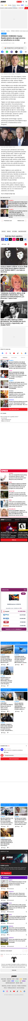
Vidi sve (14, 540)
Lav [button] (14, 954)
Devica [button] (17, 954)
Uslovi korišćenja (20, 987)
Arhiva (5, 987)
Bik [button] (4, 954)
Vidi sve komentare (14, 758)
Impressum (14, 985)
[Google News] (25, 239)
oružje (3, 231)
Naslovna (3, 31)
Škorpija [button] (24, 954)
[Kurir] (3, 2)
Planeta (8, 31)
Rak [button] (11, 954)
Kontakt (9, 985)
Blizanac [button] (8, 954)
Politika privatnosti (12, 987)
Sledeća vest (21, 220)
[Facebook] (6, 239)
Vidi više (14, 970)
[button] (25, 43)
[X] (10, 239)
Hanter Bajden (22, 231)
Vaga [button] (20, 954)
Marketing (4, 985)
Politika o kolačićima (21, 985)
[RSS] (22, 353)
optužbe (14, 231)
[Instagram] (14, 239)
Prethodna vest (8, 220)
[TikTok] (21, 239)
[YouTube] (17, 239)
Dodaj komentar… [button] (9, 755)
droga (9, 231)
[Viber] (2, 239)
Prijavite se (7, 873)
